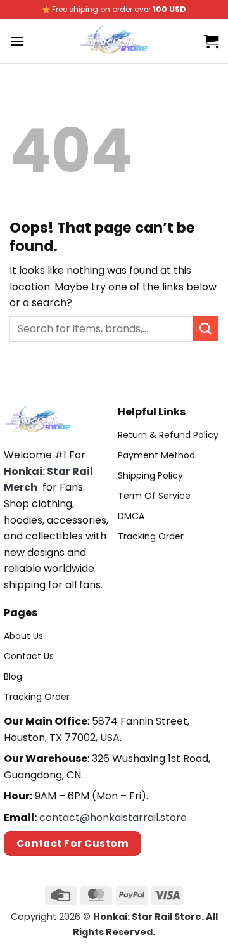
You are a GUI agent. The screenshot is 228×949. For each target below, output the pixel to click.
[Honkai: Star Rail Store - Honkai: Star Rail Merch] (114, 41)
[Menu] (17, 40)
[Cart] (211, 41)
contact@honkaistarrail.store (113, 817)
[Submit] (205, 328)
